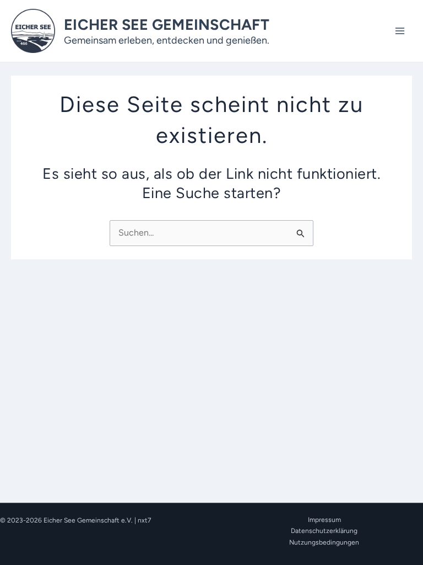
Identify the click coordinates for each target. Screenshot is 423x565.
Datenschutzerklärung (324, 531)
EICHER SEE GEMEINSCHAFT (166, 24)
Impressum (324, 520)
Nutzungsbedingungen (324, 542)
